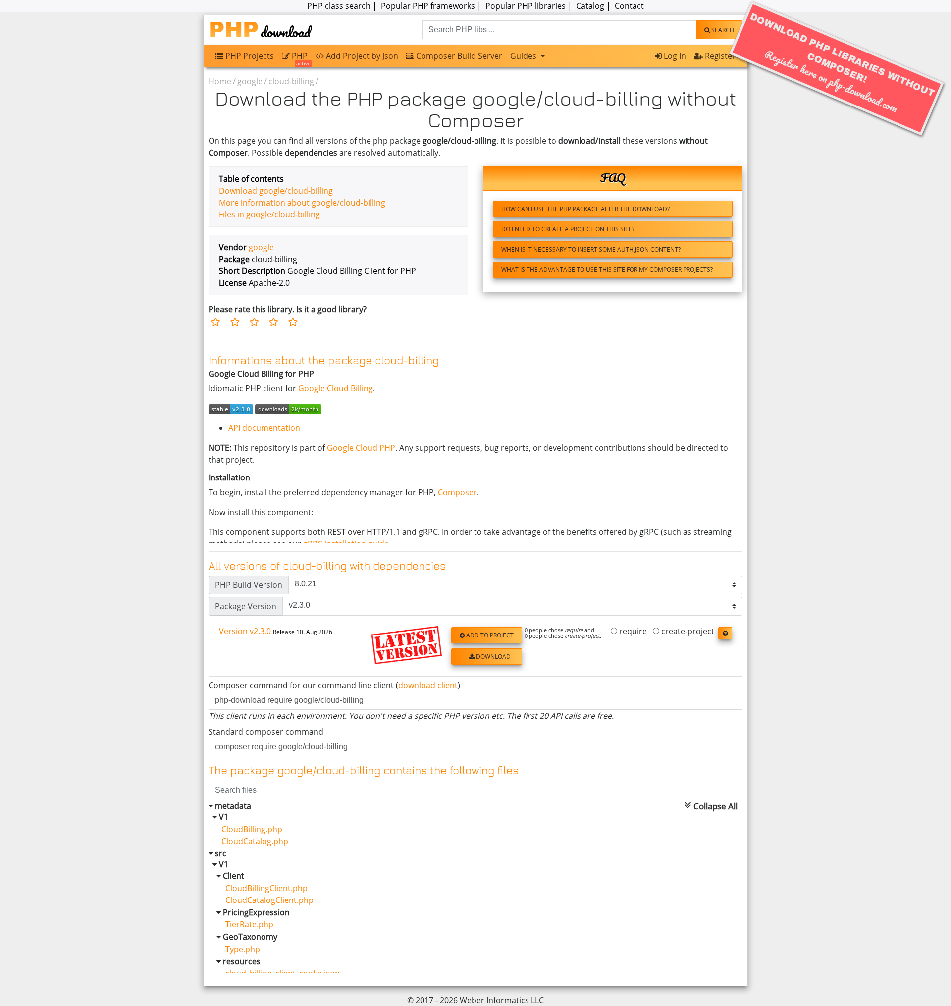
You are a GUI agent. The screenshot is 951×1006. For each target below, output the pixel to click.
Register (719, 56)
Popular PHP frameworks (428, 5)
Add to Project (489, 635)
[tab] (475, 649)
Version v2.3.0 (275, 631)
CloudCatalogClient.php (263, 900)
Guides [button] (524, 56)
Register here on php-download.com (842, 63)
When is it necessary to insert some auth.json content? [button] (591, 249)
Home (220, 81)
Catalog (590, 5)
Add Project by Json (361, 56)
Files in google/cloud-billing (269, 214)
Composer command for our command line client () (334, 685)
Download (493, 656)
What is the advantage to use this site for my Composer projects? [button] (607, 269)
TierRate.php (243, 924)
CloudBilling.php (247, 829)
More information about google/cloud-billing (302, 202)
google (250, 81)
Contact (629, 5)
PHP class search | (343, 5)
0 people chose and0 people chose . (563, 633)
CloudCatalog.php (250, 841)
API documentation (264, 428)
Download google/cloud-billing (276, 190)
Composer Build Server (458, 56)
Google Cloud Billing (335, 388)
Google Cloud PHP (361, 447)
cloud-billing (291, 81)
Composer (457, 492)
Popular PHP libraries (525, 5)
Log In (674, 56)
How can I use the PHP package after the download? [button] (585, 209)
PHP (300, 58)
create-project (686, 631)
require (632, 631)
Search (722, 30)
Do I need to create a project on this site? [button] (567, 229)
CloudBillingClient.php (260, 888)
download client (428, 685)
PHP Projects (248, 56)
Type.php (236, 949)
